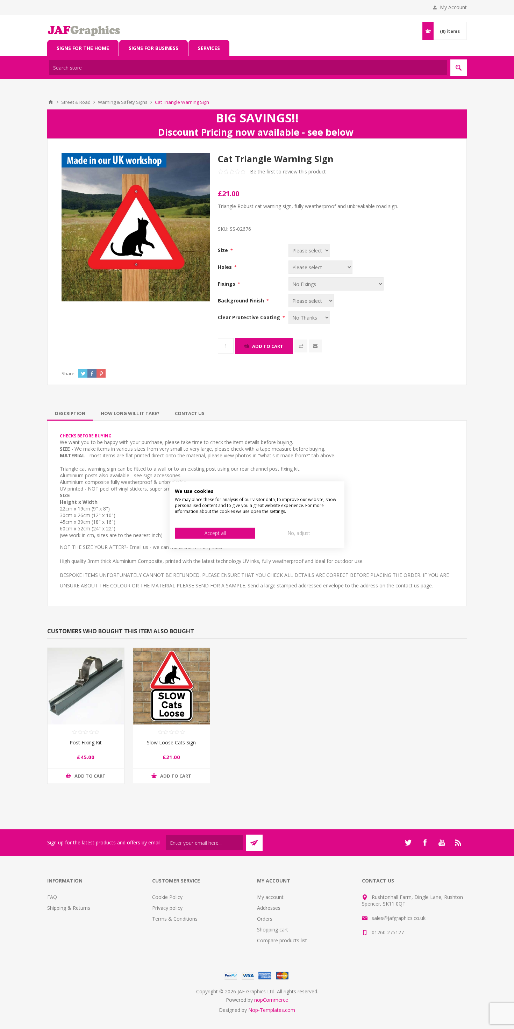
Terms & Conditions (175, 918)
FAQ (52, 897)
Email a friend (315, 346)
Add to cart (267, 346)
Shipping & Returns (68, 908)
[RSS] (458, 842)
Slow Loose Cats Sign (171, 742)
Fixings (227, 283)
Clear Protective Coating (249, 317)
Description (70, 413)
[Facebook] (424, 842)
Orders (264, 918)
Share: (69, 373)
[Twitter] (408, 842)
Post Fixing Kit (86, 742)
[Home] (50, 102)
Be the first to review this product (288, 171)
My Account (453, 7)
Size (223, 250)
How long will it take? (130, 413)
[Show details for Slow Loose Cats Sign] (171, 686)
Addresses (268, 908)
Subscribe (254, 843)
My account (270, 897)
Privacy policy (167, 908)
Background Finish (241, 300)
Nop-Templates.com (271, 1010)
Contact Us (190, 413)
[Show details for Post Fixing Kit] (86, 686)
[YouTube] (441, 842)
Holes (225, 267)
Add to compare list (300, 346)
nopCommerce (271, 999)
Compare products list (282, 940)
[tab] (70, 413)
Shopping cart (272, 929)
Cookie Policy (167, 897)
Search (458, 67)
